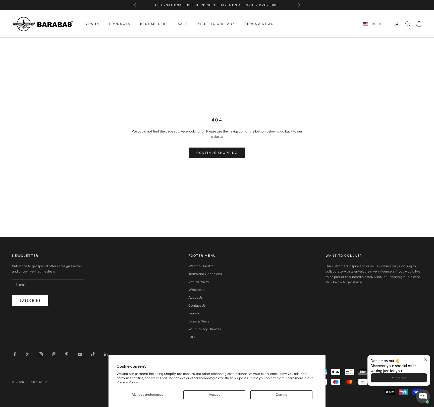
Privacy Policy (127, 382)
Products (119, 24)
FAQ (191, 337)
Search (193, 313)
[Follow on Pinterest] (66, 354)
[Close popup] (425, 360)
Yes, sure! (399, 378)
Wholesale (196, 290)
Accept (214, 394)
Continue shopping (217, 153)
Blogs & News (259, 24)
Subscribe (30, 300)
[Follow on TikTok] (92, 354)
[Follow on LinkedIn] (105, 354)
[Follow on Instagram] (40, 354)
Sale (183, 24)
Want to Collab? (216, 24)
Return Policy (198, 282)
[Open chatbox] (423, 396)
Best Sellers (154, 24)
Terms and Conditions (205, 274)
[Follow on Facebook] (14, 354)
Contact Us (196, 305)
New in (92, 24)
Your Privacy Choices (204, 329)
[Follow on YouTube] (79, 354)
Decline (281, 394)
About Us (195, 297)
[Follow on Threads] (53, 354)
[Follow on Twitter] (27, 354)
